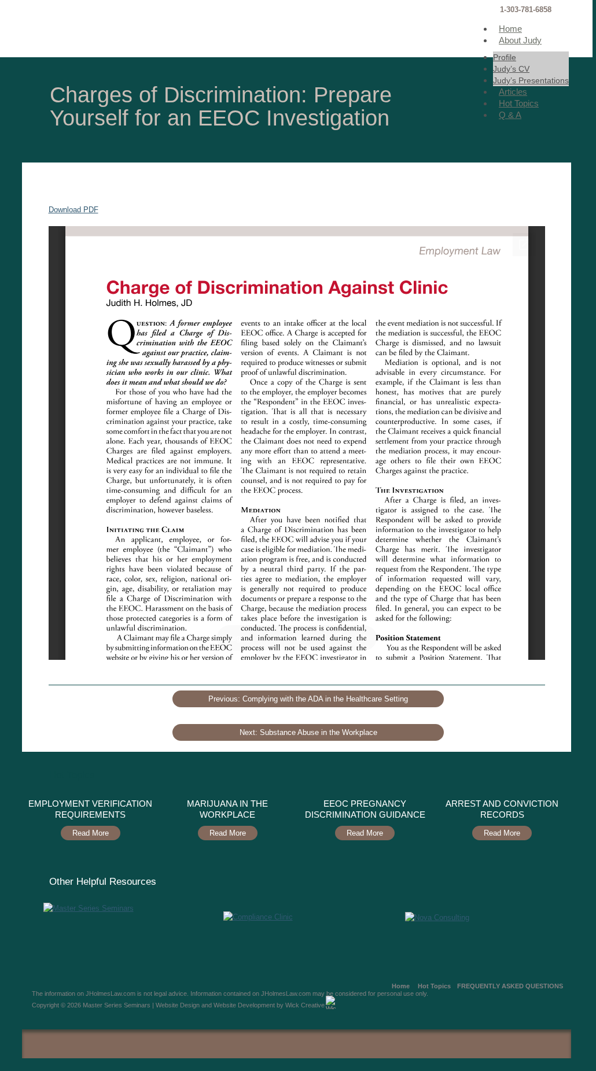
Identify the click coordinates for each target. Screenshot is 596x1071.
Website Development (244, 1005)
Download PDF (73, 209)
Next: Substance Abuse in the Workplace (308, 732)
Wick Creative (305, 1005)
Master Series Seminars (108, 28)
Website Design (178, 1005)
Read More (90, 833)
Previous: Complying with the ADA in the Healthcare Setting (308, 699)
